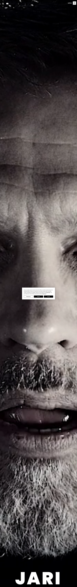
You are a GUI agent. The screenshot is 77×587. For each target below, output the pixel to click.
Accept (48, 296)
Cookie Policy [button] (48, 292)
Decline (38, 296)
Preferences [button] (44, 293)
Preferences (28, 296)
